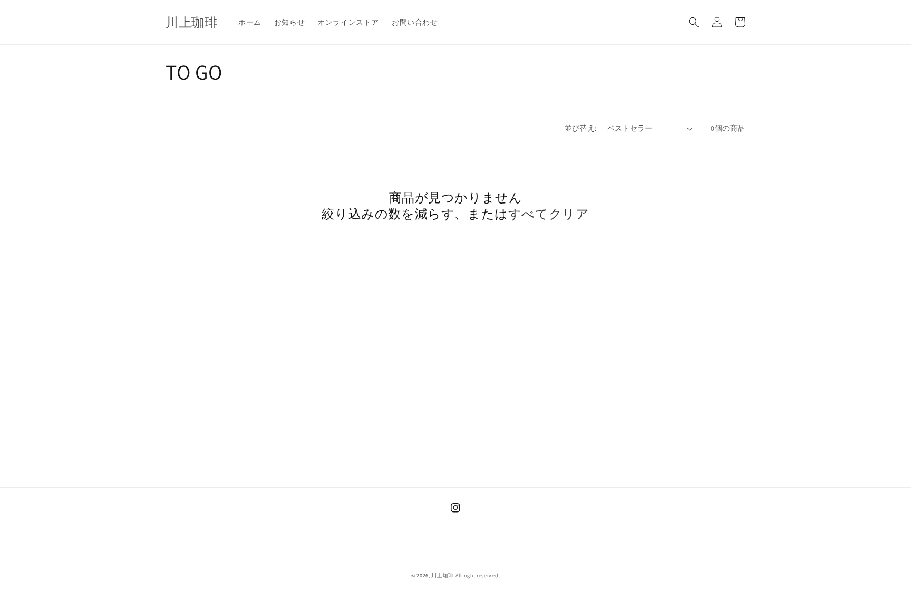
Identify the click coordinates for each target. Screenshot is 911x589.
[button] (693, 22)
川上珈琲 (442, 575)
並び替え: (581, 128)
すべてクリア (548, 214)
